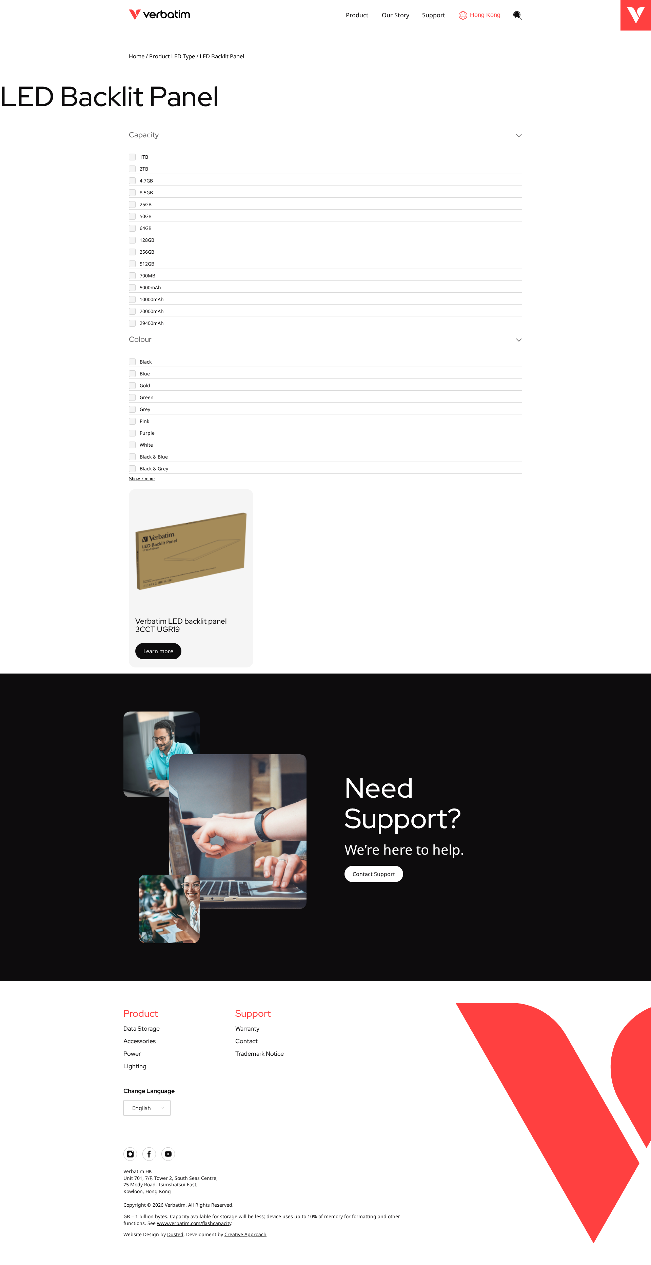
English (141, 1108)
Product (357, 15)
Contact (246, 1041)
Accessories (139, 1041)
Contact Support (374, 874)
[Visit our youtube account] (168, 1159)
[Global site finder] (479, 15)
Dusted (175, 1234)
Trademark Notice (259, 1053)
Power (132, 1053)
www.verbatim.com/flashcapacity (194, 1223)
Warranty (247, 1028)
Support (433, 15)
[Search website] (517, 16)
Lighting (134, 1066)
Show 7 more (142, 478)
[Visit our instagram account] (130, 1159)
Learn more (158, 651)
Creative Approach (245, 1234)
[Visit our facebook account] (149, 1159)
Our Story (395, 15)
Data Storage (141, 1028)
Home (136, 56)
